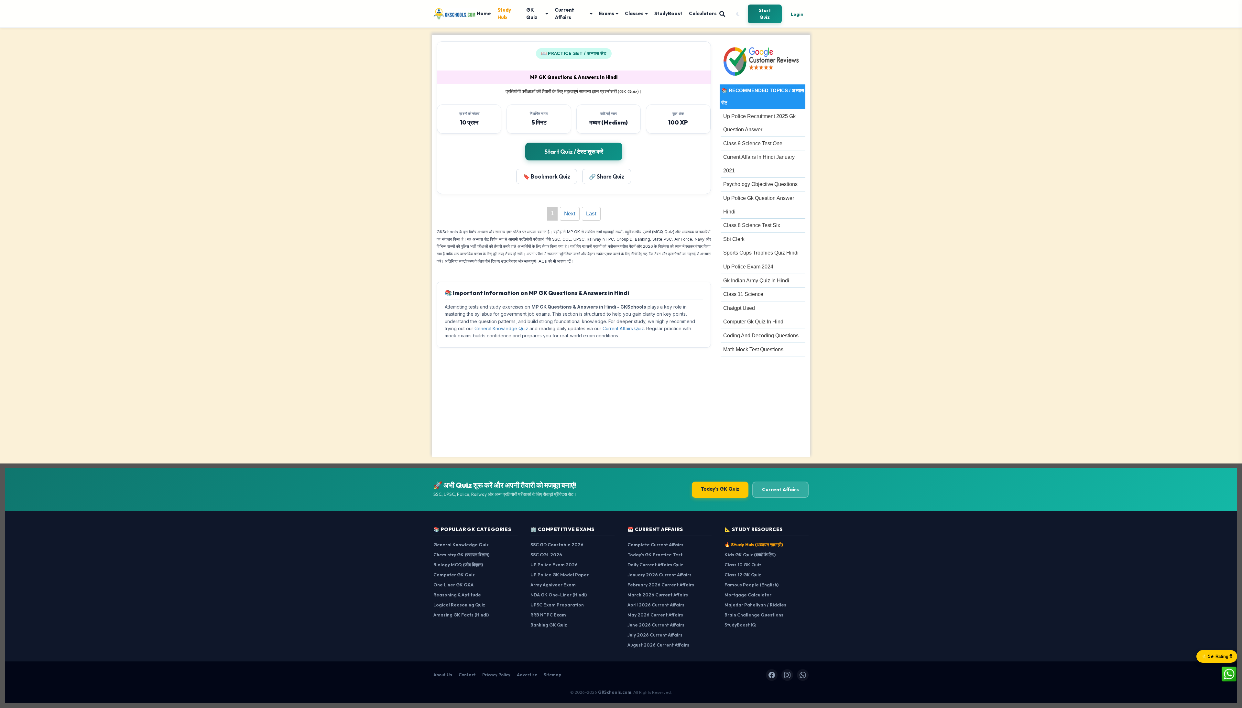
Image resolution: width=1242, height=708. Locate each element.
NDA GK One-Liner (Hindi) (558, 595)
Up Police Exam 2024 (748, 266)
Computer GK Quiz (454, 575)
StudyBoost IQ (740, 625)
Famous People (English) (751, 585)
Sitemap (552, 674)
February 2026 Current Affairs (660, 585)
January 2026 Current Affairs (659, 575)
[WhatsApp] (803, 675)
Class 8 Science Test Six (751, 225)
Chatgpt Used (739, 308)
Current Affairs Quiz (623, 328)
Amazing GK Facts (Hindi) (461, 615)
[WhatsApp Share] (1229, 673)
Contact (467, 674)
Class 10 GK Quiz (742, 565)
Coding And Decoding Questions (761, 335)
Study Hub (504, 13)
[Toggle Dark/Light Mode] (738, 13)
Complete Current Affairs (655, 545)
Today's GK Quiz (720, 489)
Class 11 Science (743, 294)
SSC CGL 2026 (546, 555)
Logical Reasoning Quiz (459, 605)
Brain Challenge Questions (753, 615)
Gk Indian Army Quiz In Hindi (756, 280)
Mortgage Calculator (747, 595)
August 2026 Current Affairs (658, 645)
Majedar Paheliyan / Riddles (755, 605)
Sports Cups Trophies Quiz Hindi (761, 253)
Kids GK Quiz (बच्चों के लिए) (750, 555)
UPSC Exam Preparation (557, 605)
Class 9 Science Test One (752, 143)
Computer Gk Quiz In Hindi (754, 321)
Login (797, 14)
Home (484, 13)
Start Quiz (765, 13)
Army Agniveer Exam (553, 585)
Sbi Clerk (734, 239)
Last (591, 214)
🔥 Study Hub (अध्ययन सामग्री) (753, 545)
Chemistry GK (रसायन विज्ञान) (461, 555)
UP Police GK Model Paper (559, 575)
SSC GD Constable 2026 (556, 545)
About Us (442, 674)
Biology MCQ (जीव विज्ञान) (458, 565)
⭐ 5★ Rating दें (1217, 656)
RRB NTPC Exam (548, 615)
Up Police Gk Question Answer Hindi (758, 204)
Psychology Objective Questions (760, 184)
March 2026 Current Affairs (657, 595)
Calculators (703, 13)
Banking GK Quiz (548, 625)
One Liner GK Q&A (453, 585)
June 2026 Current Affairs (655, 625)
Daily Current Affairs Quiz (655, 565)
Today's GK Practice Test (654, 555)
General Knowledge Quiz (501, 328)
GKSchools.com (614, 692)
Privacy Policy (496, 674)
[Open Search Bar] (722, 13)
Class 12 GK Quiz (742, 575)
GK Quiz (531, 13)
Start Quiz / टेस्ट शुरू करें (573, 151)
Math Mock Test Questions (753, 349)
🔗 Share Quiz (606, 176)
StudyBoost (668, 13)
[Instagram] (787, 675)
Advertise (527, 674)
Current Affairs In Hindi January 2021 (759, 163)
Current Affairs (564, 13)
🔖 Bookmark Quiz (546, 176)
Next (569, 214)
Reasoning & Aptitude (457, 595)
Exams (606, 13)
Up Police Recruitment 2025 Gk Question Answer (759, 123)
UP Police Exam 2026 (554, 565)
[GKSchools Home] (455, 14)
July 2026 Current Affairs (654, 635)
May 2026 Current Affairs (655, 615)
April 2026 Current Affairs (655, 605)
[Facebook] (772, 675)
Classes (634, 13)
